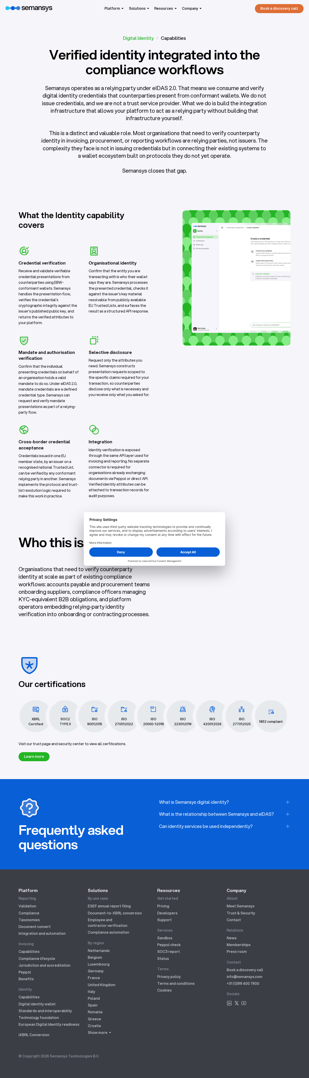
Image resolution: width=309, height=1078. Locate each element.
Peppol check (169, 944)
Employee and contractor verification (107, 922)
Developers (167, 913)
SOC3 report (168, 951)
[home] (28, 8)
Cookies (164, 990)
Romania (95, 1011)
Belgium (95, 957)
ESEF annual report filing (109, 906)
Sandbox (164, 937)
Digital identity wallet (37, 1004)
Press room (237, 951)
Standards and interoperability (45, 1010)
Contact (234, 919)
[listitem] (224, 802)
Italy (91, 991)
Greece (94, 1018)
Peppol (25, 972)
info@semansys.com (244, 976)
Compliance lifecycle (37, 958)
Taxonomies (29, 919)
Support (164, 919)
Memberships (239, 944)
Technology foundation (39, 1017)
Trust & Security (241, 913)
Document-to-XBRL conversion (115, 913)
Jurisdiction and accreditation (44, 965)
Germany (96, 970)
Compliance (29, 913)
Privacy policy (169, 976)
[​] (229, 1004)
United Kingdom (101, 984)
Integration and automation (42, 933)
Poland (94, 998)
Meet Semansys (240, 906)
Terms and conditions (176, 983)
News (232, 937)
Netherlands (99, 950)
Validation (27, 906)
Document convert (35, 926)
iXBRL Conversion (34, 1034)
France (94, 977)
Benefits (26, 978)
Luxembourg (98, 964)
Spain (92, 1005)
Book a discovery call (245, 969)
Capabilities (29, 951)
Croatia (94, 1025)
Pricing (163, 906)
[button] (114, 8)
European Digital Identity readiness (49, 1024)
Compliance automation (108, 932)
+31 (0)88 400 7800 (243, 983)
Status (163, 958)
